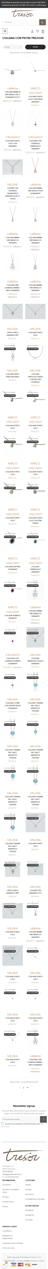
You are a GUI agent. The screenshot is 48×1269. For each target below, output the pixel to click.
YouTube (29, 1220)
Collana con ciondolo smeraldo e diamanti (35, 145)
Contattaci (7, 1231)
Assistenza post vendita (12, 1243)
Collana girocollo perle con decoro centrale (35, 378)
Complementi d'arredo (35, 1199)
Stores (5, 1206)
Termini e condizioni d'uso (10, 1191)
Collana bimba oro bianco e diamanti (35, 287)
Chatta (31, 5)
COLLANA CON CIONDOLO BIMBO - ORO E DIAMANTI (35, 1062)
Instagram (29, 1215)
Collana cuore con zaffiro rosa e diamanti (13, 705)
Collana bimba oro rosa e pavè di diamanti (35, 190)
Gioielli (28, 1185)
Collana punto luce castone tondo (35, 520)
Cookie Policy (8, 1202)
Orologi (28, 1189)
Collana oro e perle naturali (12, 375)
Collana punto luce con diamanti (13, 143)
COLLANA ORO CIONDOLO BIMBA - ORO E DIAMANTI (13, 287)
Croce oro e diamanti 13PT (13, 334)
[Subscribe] (43, 1119)
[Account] (32, 31)
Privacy (5, 1197)
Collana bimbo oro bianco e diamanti (12, 240)
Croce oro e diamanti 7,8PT (12, 892)
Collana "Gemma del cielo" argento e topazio (35, 707)
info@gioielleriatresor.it (12, 1174)
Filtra (35, 47)
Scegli (13, 47)
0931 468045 (7, 1172)
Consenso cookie (37, 1261)
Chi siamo (6, 1185)
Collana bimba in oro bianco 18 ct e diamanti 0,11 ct (12, 94)
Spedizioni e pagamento (7, 1237)
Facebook (29, 1210)
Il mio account (8, 1248)
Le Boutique (41, 5)
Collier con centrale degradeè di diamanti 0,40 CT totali (12, 193)
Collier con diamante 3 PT (35, 892)
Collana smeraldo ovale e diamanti (35, 661)
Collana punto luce (35, 334)
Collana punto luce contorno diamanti (35, 99)
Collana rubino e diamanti (13, 617)
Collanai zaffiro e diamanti (12, 568)
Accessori (29, 1194)
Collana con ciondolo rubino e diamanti (12, 661)
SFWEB (26, 1261)
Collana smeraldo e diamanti (35, 569)
